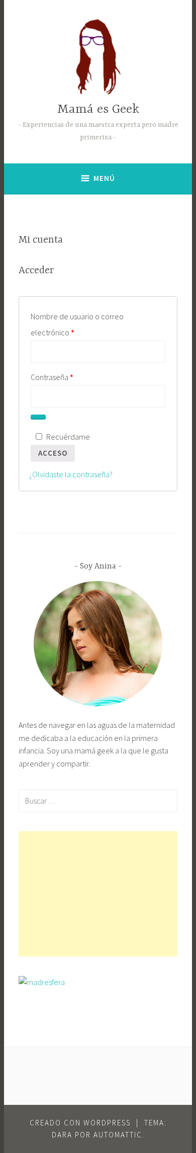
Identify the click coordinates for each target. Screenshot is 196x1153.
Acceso (52, 453)
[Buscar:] (98, 801)
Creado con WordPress (80, 1122)
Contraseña (70, 375)
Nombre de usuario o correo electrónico (77, 322)
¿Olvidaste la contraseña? (71, 474)
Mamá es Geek (98, 109)
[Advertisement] (98, 893)
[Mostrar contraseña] (38, 417)
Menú (104, 178)
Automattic (117, 1134)
